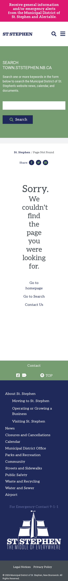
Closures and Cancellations (27, 435)
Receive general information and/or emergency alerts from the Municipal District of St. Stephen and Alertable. (34, 11)
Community (15, 462)
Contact (34, 366)
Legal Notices (22, 567)
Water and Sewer (19, 488)
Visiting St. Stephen (28, 421)
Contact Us (34, 305)
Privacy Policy (42, 567)
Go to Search (34, 296)
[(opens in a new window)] (31, 162)
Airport (11, 495)
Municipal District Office (25, 448)
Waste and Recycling (22, 481)
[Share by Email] (45, 162)
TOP (49, 376)
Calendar (12, 442)
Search (21, 119)
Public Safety (16, 475)
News (10, 428)
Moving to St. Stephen (30, 401)
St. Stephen (22, 152)
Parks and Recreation (23, 455)
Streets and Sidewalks (23, 468)
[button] (54, 33)
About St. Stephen (20, 394)
